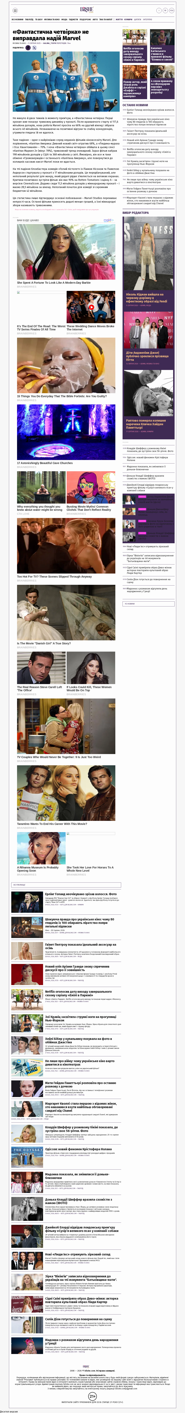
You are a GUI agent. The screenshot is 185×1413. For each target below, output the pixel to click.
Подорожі (85, 19)
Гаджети (73, 19)
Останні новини (135, 105)
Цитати (137, 19)
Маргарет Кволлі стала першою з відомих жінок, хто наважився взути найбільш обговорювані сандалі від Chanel (81, 1107)
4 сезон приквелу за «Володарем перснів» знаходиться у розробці (161, 87)
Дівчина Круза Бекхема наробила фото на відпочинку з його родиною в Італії (156, 524)
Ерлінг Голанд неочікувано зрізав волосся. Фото (81, 894)
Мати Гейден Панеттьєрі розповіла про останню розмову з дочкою (80, 1084)
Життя (119, 19)
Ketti (62, 905)
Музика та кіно (52, 19)
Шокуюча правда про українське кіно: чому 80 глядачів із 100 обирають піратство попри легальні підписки (79, 923)
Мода (64, 19)
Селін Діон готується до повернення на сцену (78, 1319)
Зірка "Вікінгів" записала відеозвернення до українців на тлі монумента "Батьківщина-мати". (81, 1278)
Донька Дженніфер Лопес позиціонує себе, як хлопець (153, 512)
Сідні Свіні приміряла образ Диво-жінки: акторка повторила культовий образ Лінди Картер (81, 1300)
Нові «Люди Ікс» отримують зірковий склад (77, 1254)
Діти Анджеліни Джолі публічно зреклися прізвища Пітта (147, 356)
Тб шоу (38, 19)
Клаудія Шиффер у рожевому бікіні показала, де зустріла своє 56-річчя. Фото (81, 1129)
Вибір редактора (136, 213)
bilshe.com (90, 1371)
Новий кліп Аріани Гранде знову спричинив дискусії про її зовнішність (77, 968)
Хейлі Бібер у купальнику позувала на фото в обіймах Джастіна (78, 1040)
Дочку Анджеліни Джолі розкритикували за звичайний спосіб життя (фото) (155, 499)
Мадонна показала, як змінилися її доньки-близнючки (77, 1176)
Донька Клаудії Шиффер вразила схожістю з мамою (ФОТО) (78, 1201)
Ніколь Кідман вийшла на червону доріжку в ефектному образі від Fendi (146, 298)
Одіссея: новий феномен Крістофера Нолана (78, 1149)
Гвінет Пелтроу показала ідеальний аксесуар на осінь (80, 946)
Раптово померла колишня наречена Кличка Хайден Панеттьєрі (146, 424)
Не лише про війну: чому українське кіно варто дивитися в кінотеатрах (79, 1062)
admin (62, 933)
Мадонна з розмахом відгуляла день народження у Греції (81, 1341)
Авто (95, 19)
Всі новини (17, 19)
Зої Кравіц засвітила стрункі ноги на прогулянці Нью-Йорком (80, 1018)
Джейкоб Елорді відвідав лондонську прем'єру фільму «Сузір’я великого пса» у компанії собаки (82, 1229)
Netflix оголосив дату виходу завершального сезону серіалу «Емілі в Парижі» (78, 993)
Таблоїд (81, 980)
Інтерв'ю (147, 19)
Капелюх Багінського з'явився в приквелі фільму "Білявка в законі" (162, 54)
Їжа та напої (106, 19)
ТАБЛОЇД (29, 19)
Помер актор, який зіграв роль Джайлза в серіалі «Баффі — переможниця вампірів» (135, 89)
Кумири (128, 19)
